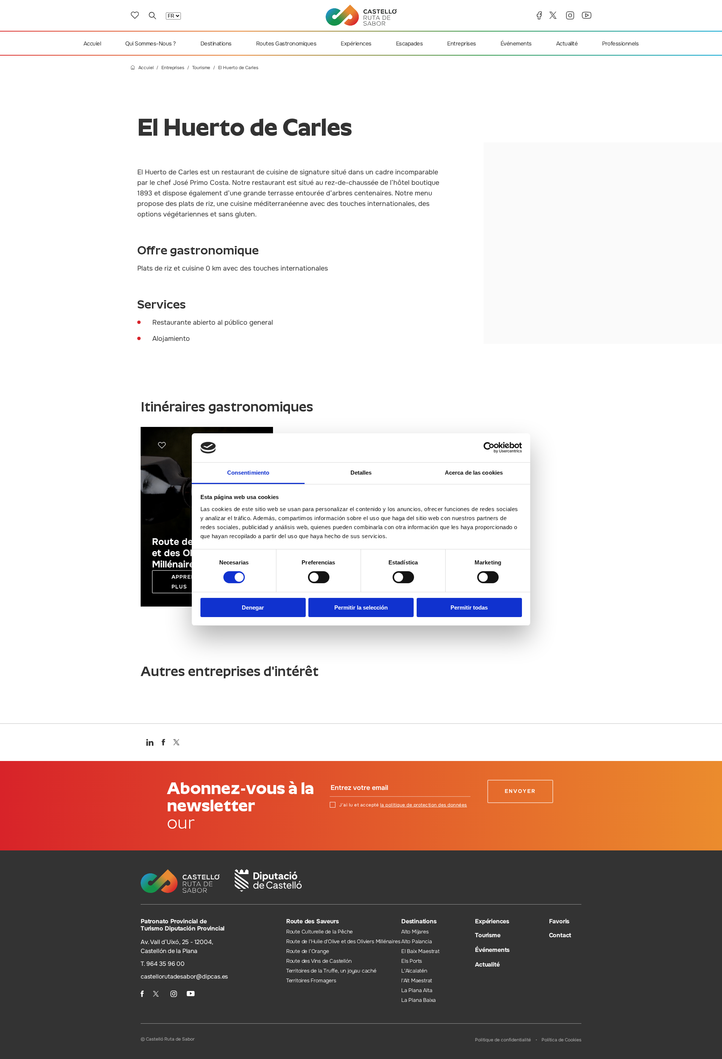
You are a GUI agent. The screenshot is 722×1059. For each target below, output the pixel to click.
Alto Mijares (415, 931)
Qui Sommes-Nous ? (150, 43)
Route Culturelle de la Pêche (319, 931)
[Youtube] (587, 15)
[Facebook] (539, 15)
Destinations (216, 43)
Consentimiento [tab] (248, 472)
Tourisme (201, 68)
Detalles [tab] (361, 472)
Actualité (567, 43)
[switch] (318, 577)
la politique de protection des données (423, 805)
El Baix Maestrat (420, 951)
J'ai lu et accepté (403, 805)
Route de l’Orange (307, 951)
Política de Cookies (561, 1040)
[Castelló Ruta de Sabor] (361, 15)
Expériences (356, 43)
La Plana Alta (416, 990)
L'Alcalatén (414, 970)
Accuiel (92, 43)
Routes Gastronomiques (286, 43)
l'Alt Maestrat (416, 980)
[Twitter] (553, 15)
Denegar (253, 607)
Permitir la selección (361, 607)
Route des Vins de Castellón (319, 961)
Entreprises (461, 43)
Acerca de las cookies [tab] (474, 472)
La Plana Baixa (418, 1000)
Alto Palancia (416, 941)
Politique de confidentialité (503, 1040)
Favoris (559, 921)
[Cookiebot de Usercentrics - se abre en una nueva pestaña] (489, 447)
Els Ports (411, 961)
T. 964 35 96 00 (163, 964)
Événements (516, 43)
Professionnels (620, 43)
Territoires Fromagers (311, 980)
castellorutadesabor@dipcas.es (184, 976)
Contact (560, 935)
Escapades (409, 43)
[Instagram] (570, 15)
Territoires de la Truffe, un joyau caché (331, 970)
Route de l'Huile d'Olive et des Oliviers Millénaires (343, 941)
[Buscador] (152, 15)
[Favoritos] (135, 15)
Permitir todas (469, 607)
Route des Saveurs (312, 921)
